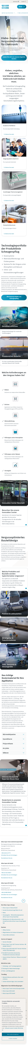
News (4, 912)
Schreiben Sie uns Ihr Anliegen (9, 855)
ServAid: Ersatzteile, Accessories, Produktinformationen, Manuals (11, 953)
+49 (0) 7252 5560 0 (6, 872)
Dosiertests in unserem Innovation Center (14, 811)
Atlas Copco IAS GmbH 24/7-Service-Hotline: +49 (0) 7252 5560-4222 (14, 949)
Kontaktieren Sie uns (6, 858)
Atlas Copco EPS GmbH (9, 993)
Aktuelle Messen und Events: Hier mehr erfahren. (13, 978)
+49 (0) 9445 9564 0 (6, 892)
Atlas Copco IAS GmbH (9, 991)
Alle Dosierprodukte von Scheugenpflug (14, 297)
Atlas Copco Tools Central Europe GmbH (13, 988)
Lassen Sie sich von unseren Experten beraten (14, 58)
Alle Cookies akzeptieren (13, 1034)
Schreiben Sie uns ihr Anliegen (9, 875)
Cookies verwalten (13, 1038)
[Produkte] (15, 13)
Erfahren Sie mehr (9, 134)
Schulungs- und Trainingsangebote (12, 966)
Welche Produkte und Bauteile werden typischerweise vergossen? (14, 579)
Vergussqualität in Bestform (11, 159)
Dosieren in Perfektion (9, 125)
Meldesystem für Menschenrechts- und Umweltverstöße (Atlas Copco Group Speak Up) (14, 921)
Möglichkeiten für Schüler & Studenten (13, 932)
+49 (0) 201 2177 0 (5, 853)
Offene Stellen (6, 930)
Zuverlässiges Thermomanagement (13, 192)
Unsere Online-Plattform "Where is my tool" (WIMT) (15, 958)
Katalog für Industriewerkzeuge (11, 968)
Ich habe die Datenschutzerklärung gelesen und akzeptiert (18, 131)
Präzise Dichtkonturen (9, 225)
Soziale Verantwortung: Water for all (12, 910)
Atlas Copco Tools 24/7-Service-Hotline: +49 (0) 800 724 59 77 (14, 945)
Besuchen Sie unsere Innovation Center (14, 517)
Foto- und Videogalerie (9, 971)
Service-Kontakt (7, 942)
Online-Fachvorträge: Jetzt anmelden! (13, 981)
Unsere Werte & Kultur (9, 935)
